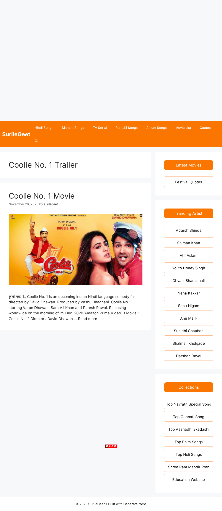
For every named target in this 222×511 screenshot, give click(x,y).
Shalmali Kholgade (189, 343)
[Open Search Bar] (36, 140)
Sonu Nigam (188, 306)
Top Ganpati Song (188, 417)
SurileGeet (16, 134)
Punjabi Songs (127, 128)
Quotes (205, 128)
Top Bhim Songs (189, 442)
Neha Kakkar (189, 293)
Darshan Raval (188, 356)
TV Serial (100, 128)
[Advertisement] (111, 30)
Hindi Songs (44, 128)
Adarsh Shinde (189, 230)
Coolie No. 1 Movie (42, 195)
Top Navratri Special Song (188, 404)
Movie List (183, 128)
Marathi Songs (73, 128)
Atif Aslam (189, 255)
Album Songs (156, 128)
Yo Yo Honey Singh (188, 268)
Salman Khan (188, 243)
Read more (87, 319)
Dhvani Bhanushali (189, 280)
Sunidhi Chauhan (189, 331)
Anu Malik (188, 318)
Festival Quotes (188, 182)
